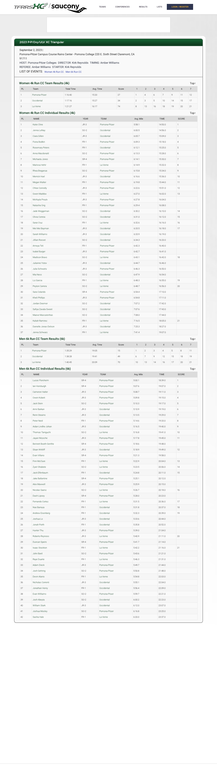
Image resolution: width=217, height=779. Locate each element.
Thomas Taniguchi (42, 432)
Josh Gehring (39, 571)
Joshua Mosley (40, 611)
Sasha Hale (38, 617)
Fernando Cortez (40, 501)
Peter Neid (38, 420)
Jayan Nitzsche (40, 438)
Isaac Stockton (40, 547)
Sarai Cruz (37, 222)
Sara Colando (39, 292)
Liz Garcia (37, 280)
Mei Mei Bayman (41, 228)
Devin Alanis (39, 576)
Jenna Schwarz (40, 332)
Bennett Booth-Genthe (43, 444)
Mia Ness (37, 274)
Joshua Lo (38, 519)
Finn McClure (39, 461)
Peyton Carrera (40, 286)
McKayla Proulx (40, 199)
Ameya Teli (38, 245)
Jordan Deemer (40, 303)
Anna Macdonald (41, 153)
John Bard (37, 553)
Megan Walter (39, 182)
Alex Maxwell (39, 484)
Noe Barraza (38, 507)
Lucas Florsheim (41, 380)
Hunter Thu (38, 530)
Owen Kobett (39, 397)
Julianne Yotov (40, 263)
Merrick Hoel (39, 176)
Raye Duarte (38, 559)
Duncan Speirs (40, 542)
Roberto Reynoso (41, 536)
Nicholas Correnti (41, 582)
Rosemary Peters (41, 147)
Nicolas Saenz (39, 490)
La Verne (36, 106)
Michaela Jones (40, 159)
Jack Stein (38, 403)
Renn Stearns (39, 415)
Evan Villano (38, 455)
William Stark (39, 605)
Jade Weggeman (41, 211)
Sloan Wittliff (39, 449)
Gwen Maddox (39, 194)
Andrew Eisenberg (41, 513)
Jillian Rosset (39, 240)
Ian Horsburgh (39, 386)
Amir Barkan (38, 409)
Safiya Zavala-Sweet (42, 309)
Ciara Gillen (38, 136)
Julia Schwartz (40, 269)
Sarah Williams (40, 234)
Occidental (37, 100)
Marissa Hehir (39, 165)
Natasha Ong (39, 205)
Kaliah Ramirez (40, 320)
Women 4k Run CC (54, 71)
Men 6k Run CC (74, 71)
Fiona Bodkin (39, 142)
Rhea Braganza (40, 170)
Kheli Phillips (39, 297)
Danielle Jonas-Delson (43, 326)
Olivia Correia (39, 217)
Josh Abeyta (39, 599)
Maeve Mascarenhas (43, 315)
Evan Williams (39, 594)
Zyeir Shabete (39, 467)
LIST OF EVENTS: (31, 71)
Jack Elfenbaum (40, 472)
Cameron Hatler (40, 392)
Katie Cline (38, 124)
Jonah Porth (38, 524)
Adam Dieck (38, 565)
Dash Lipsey (39, 495)
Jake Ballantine (40, 478)
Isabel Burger (39, 251)
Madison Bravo (40, 257)
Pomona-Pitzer (39, 95)
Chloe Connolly (40, 188)
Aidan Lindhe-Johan (42, 426)
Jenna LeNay (39, 130)
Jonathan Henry (40, 588)
